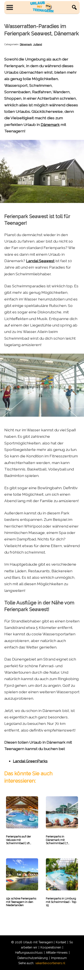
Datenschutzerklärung (32, 958)
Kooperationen (50, 947)
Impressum (59, 958)
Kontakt (61, 942)
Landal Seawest (40, 260)
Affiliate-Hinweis (57, 952)
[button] (74, 7)
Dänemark (26, 44)
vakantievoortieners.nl (50, 963)
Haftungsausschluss (29, 952)
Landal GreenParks (30, 761)
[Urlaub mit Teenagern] (42, 7)
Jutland (37, 44)
